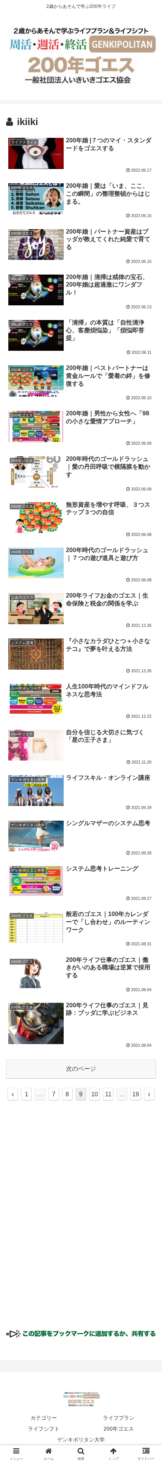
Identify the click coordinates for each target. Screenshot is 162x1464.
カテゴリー (44, 1418)
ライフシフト (44, 1429)
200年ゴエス (119, 1429)
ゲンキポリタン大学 (81, 1440)
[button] (146, 935)
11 (108, 1094)
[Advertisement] (81, 1224)
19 (135, 1094)
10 (94, 1094)
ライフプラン (118, 1418)
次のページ (81, 1069)
